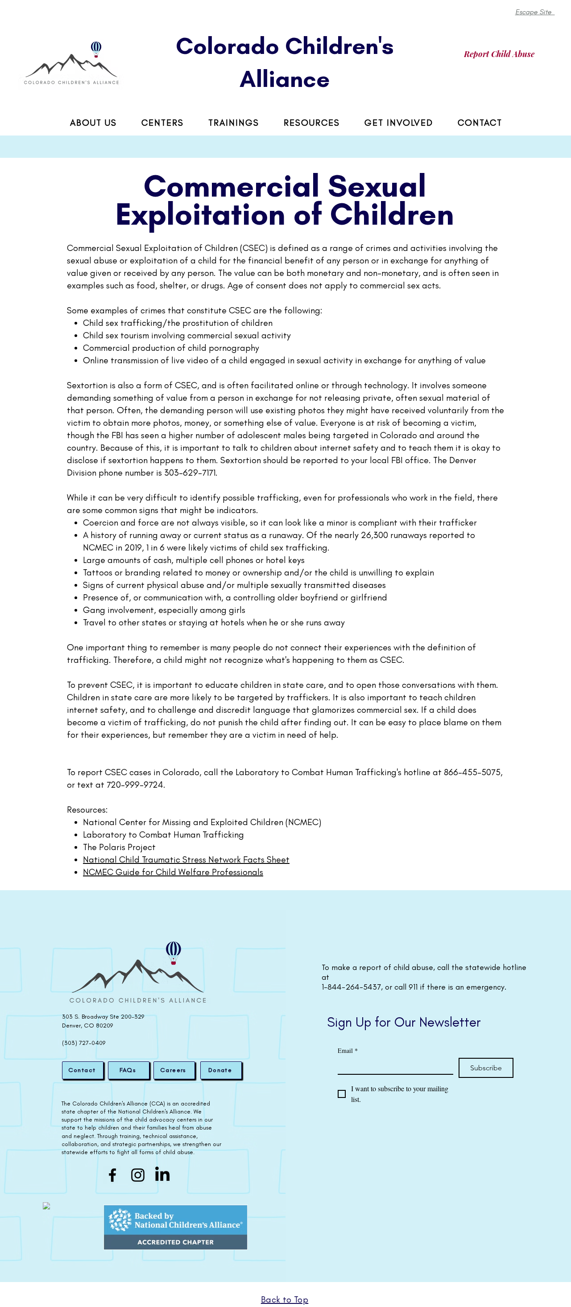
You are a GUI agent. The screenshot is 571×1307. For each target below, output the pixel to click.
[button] (311, 123)
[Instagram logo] (138, 1175)
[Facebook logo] (112, 1175)
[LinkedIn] (162, 1175)
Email (348, 1050)
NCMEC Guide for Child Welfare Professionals (173, 872)
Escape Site (535, 12)
